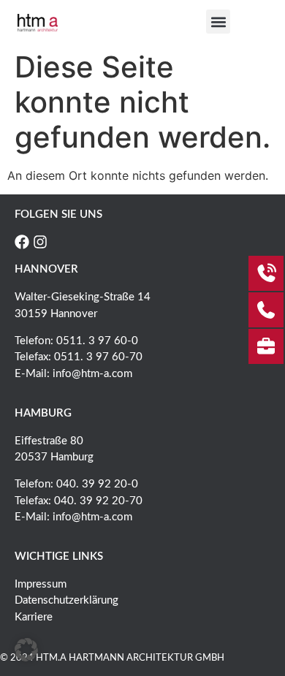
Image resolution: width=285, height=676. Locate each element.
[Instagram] (40, 242)
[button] (218, 22)
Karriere (34, 617)
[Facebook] (22, 242)
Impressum (40, 584)
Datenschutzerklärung (66, 600)
